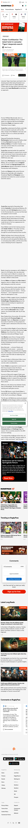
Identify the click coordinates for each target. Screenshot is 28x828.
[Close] (25, 403)
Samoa (10, 171)
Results (3, 779)
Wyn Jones (21, 280)
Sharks (6, 337)
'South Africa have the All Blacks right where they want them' (10, 710)
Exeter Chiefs (8, 229)
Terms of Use (4, 808)
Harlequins (14, 210)
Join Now (16, 773)
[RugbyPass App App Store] (8, 759)
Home (2, 773)
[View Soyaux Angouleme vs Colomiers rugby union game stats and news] (23, 17)
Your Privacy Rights (14, 415)
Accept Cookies (14, 423)
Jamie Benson (5, 166)
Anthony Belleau (6, 144)
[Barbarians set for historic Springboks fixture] (14, 449)
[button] (26, 9)
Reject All (14, 419)
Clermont (8, 142)
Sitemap (3, 788)
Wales (7, 280)
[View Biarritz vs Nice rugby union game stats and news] (14, 17)
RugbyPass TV (18, 9)
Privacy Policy (4, 805)
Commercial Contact (17, 809)
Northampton (5, 140)
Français (16, 797)
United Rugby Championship (9, 301)
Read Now (8, 478)
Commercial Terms (6, 814)
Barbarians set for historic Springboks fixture (13, 461)
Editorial (16, 813)
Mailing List (17, 779)
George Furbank (17, 164)
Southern (16, 788)
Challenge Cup (16, 429)
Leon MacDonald (13, 88)
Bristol (5, 400)
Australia (8, 208)
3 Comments (6, 75)
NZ (15, 794)
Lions (13, 280)
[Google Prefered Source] (21, 75)
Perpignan (17, 175)
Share (14, 75)
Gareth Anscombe (19, 308)
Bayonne (15, 320)
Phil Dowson (11, 161)
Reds (9, 123)
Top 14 (9, 175)
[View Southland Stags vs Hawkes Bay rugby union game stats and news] (5, 17)
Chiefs (7, 366)
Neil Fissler (8, 47)
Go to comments (8, 729)
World (15, 791)
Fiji (6, 391)
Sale (6, 351)
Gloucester (12, 309)
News (2, 9)
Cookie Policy (4, 811)
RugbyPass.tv (17, 776)
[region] (14, 414)
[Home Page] (7, 5)
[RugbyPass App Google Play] (20, 759)
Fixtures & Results (9, 9)
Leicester (3, 320)
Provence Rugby (15, 318)
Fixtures (3, 776)
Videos (3, 785)
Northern (16, 785)
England (21, 162)
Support (16, 805)
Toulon (13, 156)
